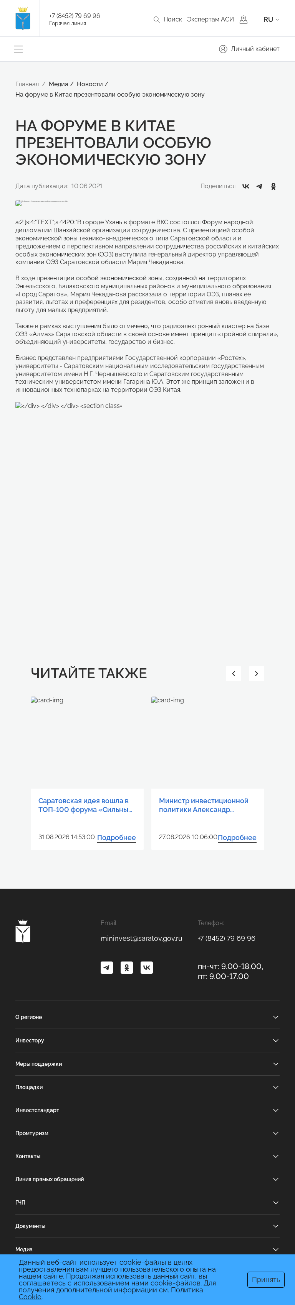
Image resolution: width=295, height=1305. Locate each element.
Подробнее (116, 837)
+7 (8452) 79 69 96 (74, 16)
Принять (266, 1279)
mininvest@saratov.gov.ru (141, 938)
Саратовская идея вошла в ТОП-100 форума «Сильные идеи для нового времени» (85, 805)
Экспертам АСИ (210, 19)
